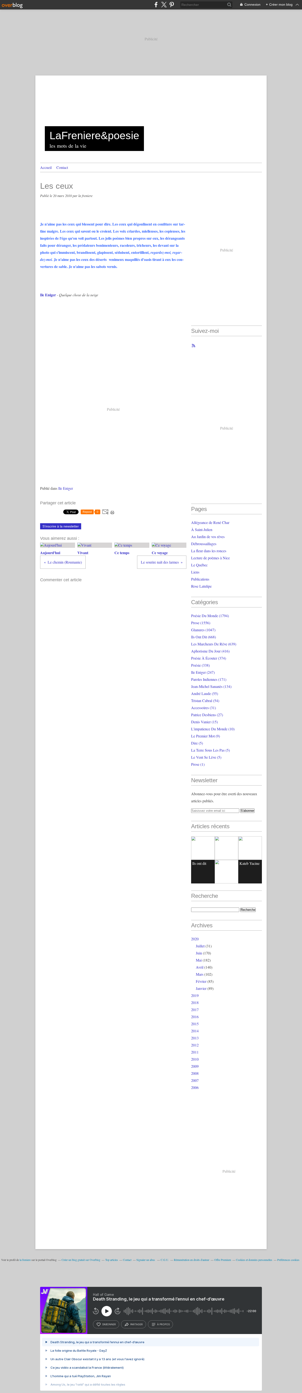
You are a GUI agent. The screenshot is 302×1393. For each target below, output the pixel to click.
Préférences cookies (288, 1260)
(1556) (200, 622)
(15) (204, 721)
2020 (195, 938)
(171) (208, 679)
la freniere (25, 1260)
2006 (195, 1087)
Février (201, 981)
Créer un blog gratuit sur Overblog (81, 1260)
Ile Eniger (65, 488)
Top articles (111, 1260)
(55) (204, 693)
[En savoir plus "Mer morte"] (250, 848)
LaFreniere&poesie (94, 136)
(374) (208, 658)
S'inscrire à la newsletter (60, 526)
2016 (195, 1016)
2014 (195, 1030)
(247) (203, 672)
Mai (199, 960)
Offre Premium (222, 1260)
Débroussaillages (203, 543)
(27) (207, 714)
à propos (163, 1324)
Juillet (200, 945)
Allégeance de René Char (210, 522)
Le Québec (199, 564)
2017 (195, 1009)
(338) (200, 665)
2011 (195, 1052)
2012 (195, 1044)
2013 (195, 1037)
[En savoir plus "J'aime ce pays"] (226, 848)
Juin (199, 952)
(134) (211, 686)
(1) (198, 764)
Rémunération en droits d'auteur (191, 1260)
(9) (205, 735)
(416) (210, 650)
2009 (195, 1066)
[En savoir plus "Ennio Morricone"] (226, 871)
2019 (195, 995)
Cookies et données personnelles (254, 1260)
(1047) (203, 629)
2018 (195, 1002)
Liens (195, 571)
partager (136, 1324)
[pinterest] (172, 4)
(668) (203, 636)
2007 (195, 1080)
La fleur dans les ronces (208, 550)
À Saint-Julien (201, 529)
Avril (199, 967)
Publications (200, 579)
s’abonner (109, 1324)
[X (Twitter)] (164, 4)
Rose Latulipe (201, 586)
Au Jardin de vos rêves (208, 536)
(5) (197, 742)
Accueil (46, 167)
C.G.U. (165, 1260)
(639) (213, 643)
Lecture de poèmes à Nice (210, 557)
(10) (213, 728)
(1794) (210, 615)
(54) (205, 700)
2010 (195, 1059)
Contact (62, 167)
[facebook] (156, 4)
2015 (195, 1023)
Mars (199, 974)
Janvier (201, 988)
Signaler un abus (146, 1260)
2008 (195, 1073)
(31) (203, 707)
